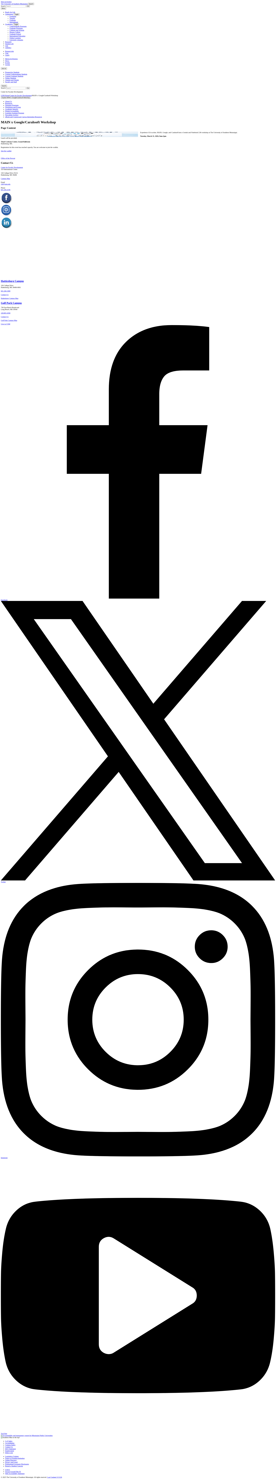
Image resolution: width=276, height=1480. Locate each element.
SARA (7, 1470)
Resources (8, 103)
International (13, 22)
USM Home (5, 95)
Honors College (14, 32)
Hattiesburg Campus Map (9, 298)
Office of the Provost (8, 158)
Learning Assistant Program (14, 113)
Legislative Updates (12, 1456)
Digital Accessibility (12, 111)
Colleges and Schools (16, 30)
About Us (8, 101)
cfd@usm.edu (5, 184)
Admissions (9, 14)
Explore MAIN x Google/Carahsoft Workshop (16, 97)
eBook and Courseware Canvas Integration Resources (23, 117)
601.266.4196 (5, 190)
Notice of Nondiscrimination (15, 1458)
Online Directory (11, 1460)
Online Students (10, 78)
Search (4, 86)
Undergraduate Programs (18, 26)
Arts (6, 46)
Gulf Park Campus (11, 303)
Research (8, 42)
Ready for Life (10, 12)
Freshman (12, 16)
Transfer (12, 18)
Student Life (9, 44)
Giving (7, 65)
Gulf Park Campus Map (9, 320)
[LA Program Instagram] (6, 216)
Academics (9, 24)
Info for (4, 68)
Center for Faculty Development (21, 95)
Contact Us (5, 295)
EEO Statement (10, 1449)
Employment (9, 1451)
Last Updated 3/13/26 (54, 1477)
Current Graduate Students (14, 76)
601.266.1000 (5, 291)
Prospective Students (12, 72)
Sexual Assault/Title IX (13, 1472)
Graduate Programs (16, 28)
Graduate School (15, 34)
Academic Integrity (11, 109)
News (7, 61)
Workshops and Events (13, 107)
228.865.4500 (5, 313)
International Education (17, 36)
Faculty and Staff (11, 82)
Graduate (12, 20)
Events (7, 63)
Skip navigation (6, 2)
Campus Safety (10, 1445)
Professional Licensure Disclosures (17, 1464)
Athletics (8, 48)
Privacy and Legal (11, 1462)
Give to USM (5, 324)
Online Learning (15, 38)
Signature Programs (12, 105)
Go (28, 6)
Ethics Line (9, 1453)
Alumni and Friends (12, 80)
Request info (9, 51)
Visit (6, 53)
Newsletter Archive (11, 115)
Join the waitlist (6, 151)
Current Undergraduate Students (16, 74)
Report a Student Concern (14, 1466)
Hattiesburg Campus (12, 281)
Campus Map (5, 179)
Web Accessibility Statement (14, 1474)
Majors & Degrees (11, 59)
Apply (7, 55)
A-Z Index (8, 1441)
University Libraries (16, 40)
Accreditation (9, 1443)
